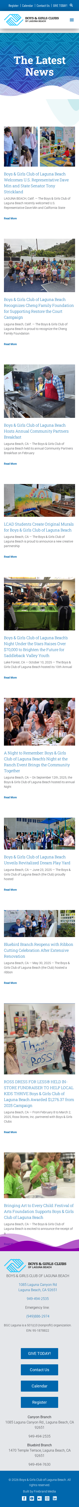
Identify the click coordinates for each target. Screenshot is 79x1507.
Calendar (27, 5)
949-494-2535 (38, 1299)
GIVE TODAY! (60, 5)
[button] (71, 5)
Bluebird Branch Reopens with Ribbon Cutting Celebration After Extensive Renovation (38, 950)
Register (14, 5)
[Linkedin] (55, 1498)
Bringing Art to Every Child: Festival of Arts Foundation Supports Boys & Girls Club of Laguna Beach (39, 1211)
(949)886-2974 (37, 1316)
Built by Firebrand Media (39, 1491)
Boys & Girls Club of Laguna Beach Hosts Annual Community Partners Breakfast (36, 431)
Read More (10, 218)
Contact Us (43, 5)
